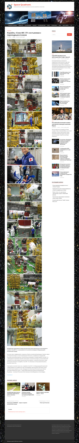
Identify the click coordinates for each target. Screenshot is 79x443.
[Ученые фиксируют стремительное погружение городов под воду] (55, 176)
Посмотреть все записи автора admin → (17, 411)
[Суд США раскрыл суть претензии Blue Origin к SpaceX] (62, 53)
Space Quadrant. (22, 4)
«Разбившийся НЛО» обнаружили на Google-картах (65, 149)
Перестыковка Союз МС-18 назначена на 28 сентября (64, 102)
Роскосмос (54, 25)
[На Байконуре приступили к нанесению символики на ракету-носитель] (13, 391)
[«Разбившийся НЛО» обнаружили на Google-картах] (55, 152)
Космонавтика (41, 25)
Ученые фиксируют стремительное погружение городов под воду (65, 173)
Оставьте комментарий (20, 37)
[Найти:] (62, 34)
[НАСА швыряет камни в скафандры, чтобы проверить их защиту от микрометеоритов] (55, 97)
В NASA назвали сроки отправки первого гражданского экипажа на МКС (65, 80)
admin (14, 37)
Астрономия (28, 25)
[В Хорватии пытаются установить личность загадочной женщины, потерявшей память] (55, 168)
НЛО (60, 25)
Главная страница (12, 25)
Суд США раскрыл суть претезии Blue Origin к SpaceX (65, 73)
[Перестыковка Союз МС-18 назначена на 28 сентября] (55, 105)
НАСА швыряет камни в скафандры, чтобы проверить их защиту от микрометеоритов (65, 95)
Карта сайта (65, 25)
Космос (34, 25)
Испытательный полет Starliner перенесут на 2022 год (65, 88)
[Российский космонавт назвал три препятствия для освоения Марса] (62, 120)
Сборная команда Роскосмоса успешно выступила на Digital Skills (28, 393)
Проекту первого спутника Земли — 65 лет (42, 393)
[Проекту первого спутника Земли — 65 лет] (43, 391)
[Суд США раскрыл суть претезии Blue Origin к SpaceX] (55, 76)
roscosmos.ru (9, 374)
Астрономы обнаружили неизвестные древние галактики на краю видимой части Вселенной (65, 142)
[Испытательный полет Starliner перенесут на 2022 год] (55, 90)
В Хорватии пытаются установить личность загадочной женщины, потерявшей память (65, 166)
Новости (21, 25)
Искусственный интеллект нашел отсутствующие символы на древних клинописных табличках (65, 157)
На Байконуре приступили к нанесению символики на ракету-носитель (13, 393)
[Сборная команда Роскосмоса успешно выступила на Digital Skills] (28, 391)
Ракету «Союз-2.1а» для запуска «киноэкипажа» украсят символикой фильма (60, 193)
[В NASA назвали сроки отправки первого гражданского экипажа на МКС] (55, 82)
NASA (48, 25)
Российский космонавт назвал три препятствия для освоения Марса (61, 124)
